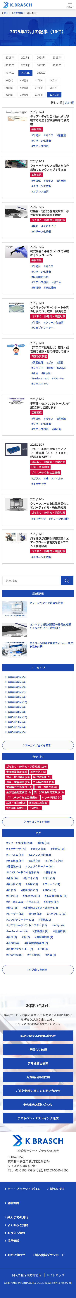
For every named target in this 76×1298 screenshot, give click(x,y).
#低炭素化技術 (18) (56, 896)
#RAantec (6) (14, 955)
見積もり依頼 (38, 1049)
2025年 (25, 73)
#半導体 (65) (58, 849)
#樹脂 (34, 226)
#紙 (46, 478)
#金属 (34, 373)
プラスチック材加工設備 (45, 472)
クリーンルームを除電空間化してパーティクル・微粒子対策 (49, 505)
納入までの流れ (17, 1217)
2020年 (10, 65)
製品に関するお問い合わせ (38, 1036)
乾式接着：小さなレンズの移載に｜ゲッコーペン (49, 253)
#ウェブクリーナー (42, 327)
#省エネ (56, 282)
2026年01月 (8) (17, 712)
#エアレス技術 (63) (39, 855)
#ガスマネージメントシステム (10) (26, 925)
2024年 (10, 73)
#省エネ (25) (30, 878)
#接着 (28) (50, 872)
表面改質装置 (39, 356)
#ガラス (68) (38, 849)
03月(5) (39, 80)
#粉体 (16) (12, 907)
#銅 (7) (26, 937)
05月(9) (9, 87)
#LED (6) (43, 949)
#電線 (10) (45, 919)
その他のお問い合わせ (38, 1104)
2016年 (10, 57)
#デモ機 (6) (34, 955)
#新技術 (36, 287)
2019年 (57, 57)
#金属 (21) (32, 884)
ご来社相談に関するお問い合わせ (38, 1090)
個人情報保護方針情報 (26, 1275)
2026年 (41, 73)
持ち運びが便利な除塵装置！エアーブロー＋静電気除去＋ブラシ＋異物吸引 (49, 542)
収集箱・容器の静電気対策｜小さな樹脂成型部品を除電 (49, 213)
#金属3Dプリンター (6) (19, 949)
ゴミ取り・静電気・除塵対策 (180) (26, 766)
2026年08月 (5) (17, 677)
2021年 (25, 65)
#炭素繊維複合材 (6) (36, 943)
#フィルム (57, 478)
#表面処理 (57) (15, 860)
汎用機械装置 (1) (16, 808)
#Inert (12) (35, 913)
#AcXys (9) (58, 925)
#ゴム (49, 362)
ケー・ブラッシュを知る (23, 1188)
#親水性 (46, 373)
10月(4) (24, 94)
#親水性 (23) (13, 884)
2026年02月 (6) (17, 707)
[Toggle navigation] (70, 5)
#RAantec (58, 378)
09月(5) (9, 94)
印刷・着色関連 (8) (47, 787)
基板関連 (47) (38, 772)
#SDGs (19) (49, 890)
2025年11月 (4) (17, 722)
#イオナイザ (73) (16, 849)
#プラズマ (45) (54, 860)
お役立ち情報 (16, 1233)
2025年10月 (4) (17, 727)
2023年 (57, 65)
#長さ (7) (11, 937)
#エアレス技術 (40, 146)
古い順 (69, 102)
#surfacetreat (40, 378)
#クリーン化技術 (41, 140)
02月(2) (24, 80)
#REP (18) (12, 896)
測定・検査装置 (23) (18, 782)
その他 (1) (35, 808)
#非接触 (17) (51, 902)
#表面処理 (37, 362)
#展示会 (56, 429)
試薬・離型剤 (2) (16, 802)
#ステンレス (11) (56, 913)
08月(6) (53, 87)
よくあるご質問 (17, 1225)
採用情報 (13, 1240)
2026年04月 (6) (17, 697)
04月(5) (53, 80)
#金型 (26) (12, 878)
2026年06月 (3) (17, 687)
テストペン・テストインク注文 (38, 1118)
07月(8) (39, 87)
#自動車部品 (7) (44, 937)
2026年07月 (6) (17, 682)
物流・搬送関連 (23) (18, 777)
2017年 (25, 57)
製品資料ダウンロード (50, 1255)
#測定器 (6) (13, 943)
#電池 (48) (34, 860)
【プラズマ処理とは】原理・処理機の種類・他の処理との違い (49, 349)
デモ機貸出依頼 (38, 1063)
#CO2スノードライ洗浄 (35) (22, 872)
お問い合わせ (16, 1255)
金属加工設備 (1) (38, 802)
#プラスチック (40, 384)
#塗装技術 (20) (29, 890)
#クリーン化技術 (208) (19, 843)
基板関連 (36, 129)
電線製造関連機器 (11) (19, 787)
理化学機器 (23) (42, 777)
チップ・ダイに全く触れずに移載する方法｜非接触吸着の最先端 (49, 120)
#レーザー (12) (15, 913)
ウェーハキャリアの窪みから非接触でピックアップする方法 (49, 167)
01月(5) (9, 80)
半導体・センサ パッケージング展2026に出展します (50, 405)
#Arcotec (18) (31, 896)
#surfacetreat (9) (17, 931)
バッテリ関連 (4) (51, 797)
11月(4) (39, 94)
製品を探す (57, 1188)
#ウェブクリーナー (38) (39, 866)
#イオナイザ (48, 226)
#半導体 (36, 135)
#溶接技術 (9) (40, 931)
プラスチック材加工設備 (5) (22, 797)
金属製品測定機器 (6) (18, 792)
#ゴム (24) (49, 878)
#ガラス (48, 135)
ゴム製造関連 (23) (43, 782)
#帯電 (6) (50, 955)
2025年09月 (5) (17, 732)
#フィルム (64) (15, 855)
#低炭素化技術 (40, 277)
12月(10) (54, 94)
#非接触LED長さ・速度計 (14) (40, 907)
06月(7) (24, 87)
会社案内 (13, 1203)
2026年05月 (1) (17, 692)
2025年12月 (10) (17, 717)
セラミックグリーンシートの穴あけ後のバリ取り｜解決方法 (49, 309)
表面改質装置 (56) (16, 772)
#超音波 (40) (13, 866)
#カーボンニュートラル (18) (22, 902)
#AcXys (60, 368)
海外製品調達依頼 (38, 1077)
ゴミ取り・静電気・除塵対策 (48, 220)
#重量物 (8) (59, 931)
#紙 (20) (11, 890)
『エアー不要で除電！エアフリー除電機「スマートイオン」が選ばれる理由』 (49, 453)
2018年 (41, 57)
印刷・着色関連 (40, 467)
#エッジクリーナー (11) (20, 919)
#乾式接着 (50, 287)
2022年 (41, 65)
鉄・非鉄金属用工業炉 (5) (49, 792)
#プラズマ (37, 368)
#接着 (59, 362)
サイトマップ (55, 1275)
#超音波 (61, 135)
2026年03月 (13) (17, 702)
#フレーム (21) (51, 884)
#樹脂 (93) (43, 843)
